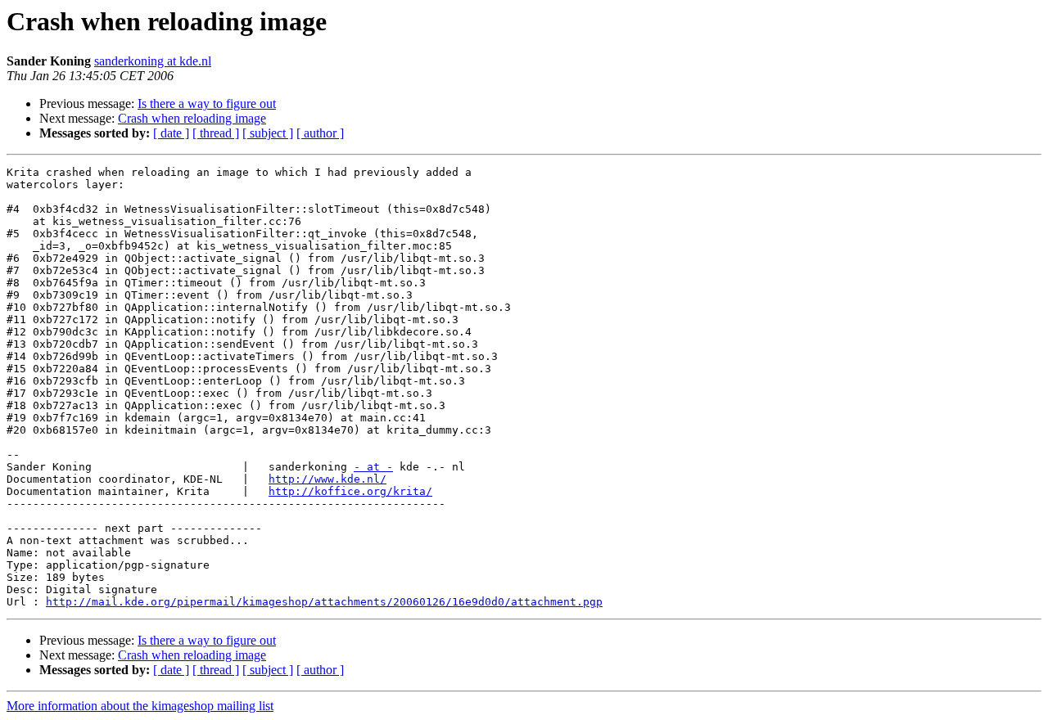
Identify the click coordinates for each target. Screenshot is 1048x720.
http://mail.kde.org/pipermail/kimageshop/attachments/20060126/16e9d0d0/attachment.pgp (324, 602)
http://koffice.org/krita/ (350, 491)
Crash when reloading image (192, 118)
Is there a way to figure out (207, 103)
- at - (373, 467)
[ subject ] (267, 133)
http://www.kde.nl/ (327, 479)
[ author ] (320, 133)
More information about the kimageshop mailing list (140, 706)
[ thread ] (215, 133)
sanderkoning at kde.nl (152, 61)
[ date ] (171, 133)
